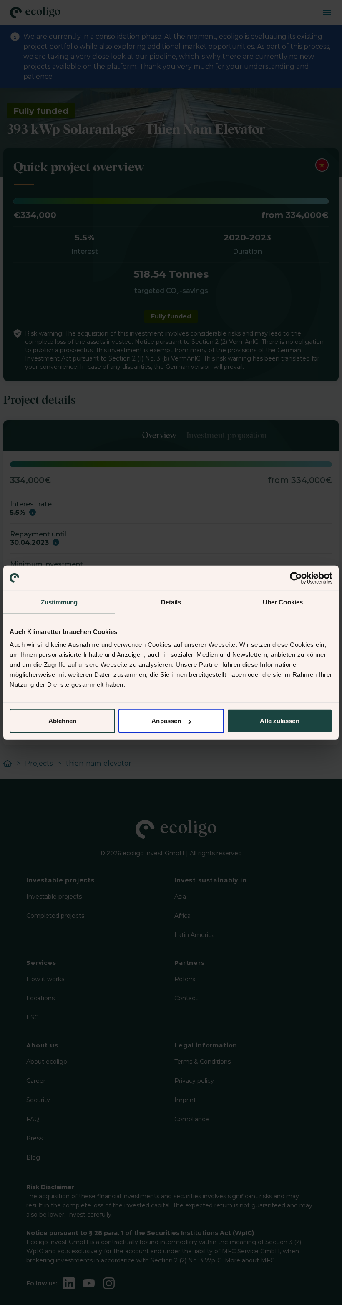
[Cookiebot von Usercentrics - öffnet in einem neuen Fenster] (295, 577)
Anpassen (166, 720)
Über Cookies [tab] (283, 601)
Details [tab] (171, 601)
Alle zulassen (279, 720)
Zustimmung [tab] (59, 601)
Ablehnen (62, 720)
